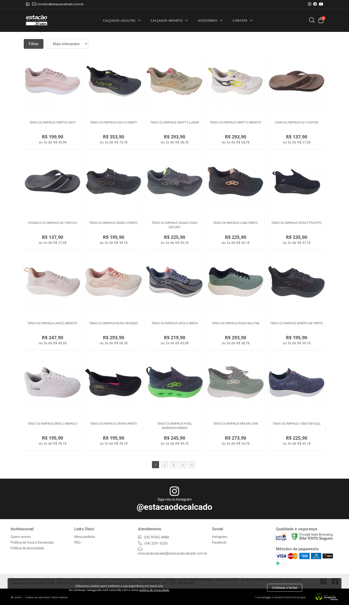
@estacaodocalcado (174, 507)
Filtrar (33, 44)
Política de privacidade (27, 548)
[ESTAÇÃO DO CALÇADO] (36, 20)
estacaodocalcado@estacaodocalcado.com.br (172, 553)
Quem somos (21, 537)
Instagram (219, 537)
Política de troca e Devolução (32, 542)
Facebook (219, 542)
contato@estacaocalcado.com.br (61, 4)
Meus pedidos (84, 537)
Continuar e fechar (284, 588)
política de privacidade (154, 590)
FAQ (77, 542)
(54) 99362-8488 (156, 537)
